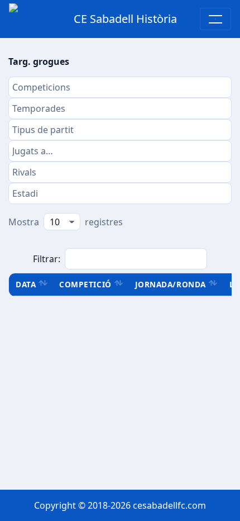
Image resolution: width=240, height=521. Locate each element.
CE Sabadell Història (125, 18)
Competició (85, 284)
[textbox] (120, 87)
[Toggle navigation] (215, 19)
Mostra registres (65, 222)
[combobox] (120, 87)
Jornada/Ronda (170, 284)
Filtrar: (46, 259)
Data (26, 284)
